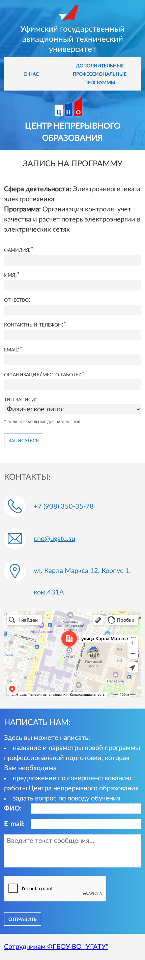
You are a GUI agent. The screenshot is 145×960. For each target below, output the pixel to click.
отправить (22, 919)
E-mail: (14, 824)
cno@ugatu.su (54, 539)
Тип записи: (20, 399)
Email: (12, 349)
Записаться (23, 440)
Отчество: (17, 299)
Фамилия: (17, 249)
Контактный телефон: (33, 324)
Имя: (10, 274)
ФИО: (13, 808)
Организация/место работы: (43, 374)
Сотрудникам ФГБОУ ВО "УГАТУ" (56, 947)
